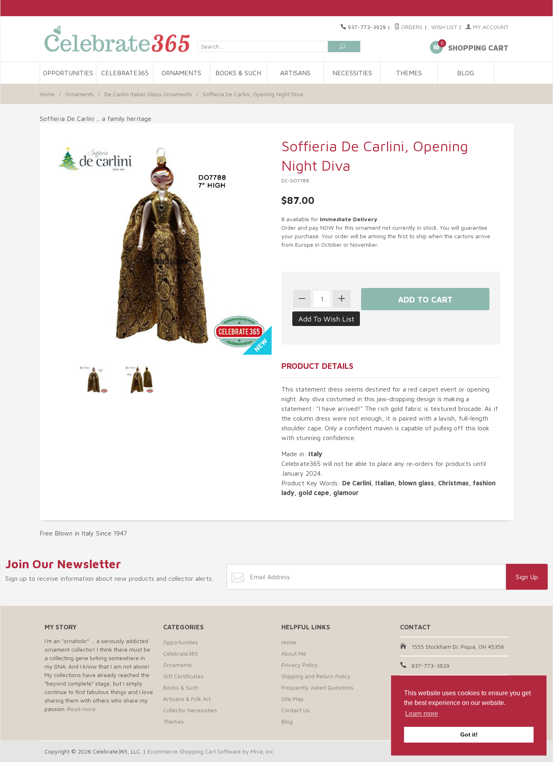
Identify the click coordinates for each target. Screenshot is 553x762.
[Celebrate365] (119, 38)
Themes (409, 72)
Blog (465, 72)
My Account (489, 26)
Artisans (295, 72)
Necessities (352, 72)
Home (47, 94)
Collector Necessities (190, 710)
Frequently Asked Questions (317, 687)
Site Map (292, 698)
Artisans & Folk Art (187, 698)
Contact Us (295, 710)
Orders (411, 26)
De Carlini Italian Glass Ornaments (148, 94)
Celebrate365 (125, 72)
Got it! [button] (469, 734)
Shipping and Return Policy (316, 676)
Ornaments (181, 72)
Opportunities (68, 72)
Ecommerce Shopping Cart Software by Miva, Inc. (210, 751)
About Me (293, 653)
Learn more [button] (421, 713)
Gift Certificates (183, 676)
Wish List (444, 26)
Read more (81, 708)
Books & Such (238, 72)
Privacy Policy (299, 664)
